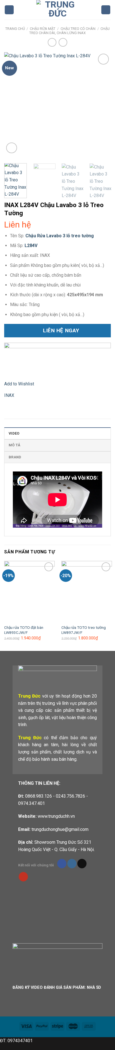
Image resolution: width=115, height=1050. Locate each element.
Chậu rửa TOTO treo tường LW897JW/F (83, 630)
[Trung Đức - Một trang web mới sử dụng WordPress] (57, 10)
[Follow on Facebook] (61, 863)
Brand (15, 457)
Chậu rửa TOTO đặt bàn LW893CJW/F (23, 630)
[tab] (57, 433)
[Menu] (9, 10)
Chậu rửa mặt (42, 29)
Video (14, 433)
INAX (9, 395)
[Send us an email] (82, 863)
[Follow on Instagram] (71, 863)
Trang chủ (15, 29)
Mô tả (14, 445)
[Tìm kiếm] (105, 10)
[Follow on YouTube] (23, 876)
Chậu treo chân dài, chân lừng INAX (69, 31)
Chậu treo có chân (78, 29)
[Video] (11, 148)
